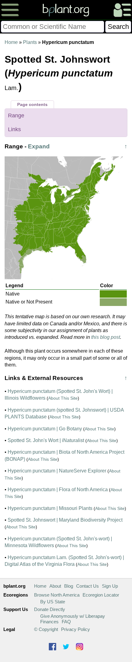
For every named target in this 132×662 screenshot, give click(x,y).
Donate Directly (49, 609)
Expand (39, 146)
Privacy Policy (75, 629)
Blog (68, 586)
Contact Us (87, 586)
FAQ (66, 621)
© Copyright (46, 629)
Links (14, 129)
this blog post (105, 337)
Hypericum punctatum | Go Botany (45, 428)
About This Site (63, 398)
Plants (30, 42)
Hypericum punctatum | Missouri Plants (50, 508)
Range (16, 115)
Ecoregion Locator (101, 594)
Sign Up (110, 586)
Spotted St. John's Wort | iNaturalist (46, 440)
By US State (52, 601)
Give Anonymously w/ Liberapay (72, 616)
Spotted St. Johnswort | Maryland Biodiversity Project (65, 520)
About (55, 586)
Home (11, 42)
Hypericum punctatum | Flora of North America (58, 489)
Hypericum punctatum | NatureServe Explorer (57, 470)
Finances (49, 621)
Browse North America (57, 594)
